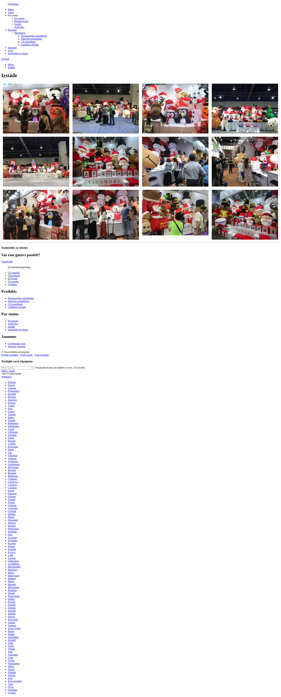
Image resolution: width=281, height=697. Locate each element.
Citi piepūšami (28, 41)
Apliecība (19, 27)
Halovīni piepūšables (31, 38)
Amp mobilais (41, 355)
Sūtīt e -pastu (8, 370)
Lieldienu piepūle (30, 44)
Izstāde (17, 24)
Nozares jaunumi (16, 346)
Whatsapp (6, 376)
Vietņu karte (26, 355)
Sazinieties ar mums (18, 53)
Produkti (12, 30)
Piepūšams (19, 33)
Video (11, 12)
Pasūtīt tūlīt (7, 261)
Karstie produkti (9, 355)
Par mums (19, 18)
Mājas (11, 9)
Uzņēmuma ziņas (17, 343)
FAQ (10, 50)
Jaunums (12, 47)
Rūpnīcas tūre (21, 21)
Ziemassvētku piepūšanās (34, 36)
